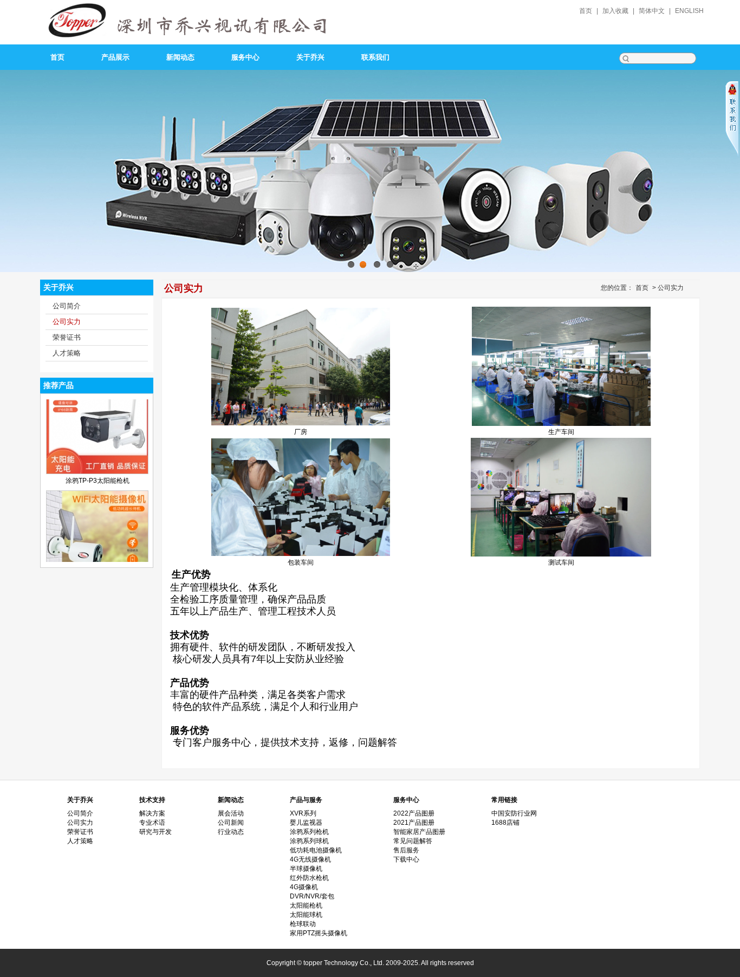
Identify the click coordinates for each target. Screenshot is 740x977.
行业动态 (231, 832)
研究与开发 (155, 832)
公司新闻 (231, 822)
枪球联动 (303, 924)
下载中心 (406, 859)
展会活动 (231, 813)
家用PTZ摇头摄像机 (318, 933)
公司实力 (67, 322)
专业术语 (152, 822)
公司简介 (67, 306)
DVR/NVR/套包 (312, 896)
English (689, 11)
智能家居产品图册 (419, 832)
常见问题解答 (412, 841)
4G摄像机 (304, 887)
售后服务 (406, 850)
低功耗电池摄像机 (316, 850)
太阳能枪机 (306, 905)
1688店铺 (505, 822)
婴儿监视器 (306, 822)
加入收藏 (615, 11)
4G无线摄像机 (310, 859)
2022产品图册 (413, 813)
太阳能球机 (306, 914)
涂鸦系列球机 (309, 841)
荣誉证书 (67, 337)
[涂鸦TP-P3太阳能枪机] (97, 441)
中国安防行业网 (514, 813)
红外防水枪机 (309, 878)
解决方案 (152, 813)
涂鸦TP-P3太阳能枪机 (97, 451)
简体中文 (652, 11)
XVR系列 (303, 813)
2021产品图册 (413, 822)
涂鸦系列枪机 (309, 832)
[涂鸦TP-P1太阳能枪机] (97, 560)
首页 (585, 11)
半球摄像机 (306, 868)
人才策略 (67, 353)
